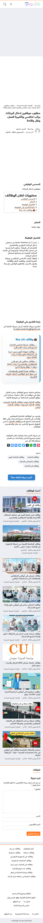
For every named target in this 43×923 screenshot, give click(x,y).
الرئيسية (37, 105)
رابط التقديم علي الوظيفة (25, 207)
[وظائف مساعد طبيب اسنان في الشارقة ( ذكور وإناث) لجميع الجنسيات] (21, 628)
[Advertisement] (21, 32)
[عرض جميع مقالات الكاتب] (37, 130)
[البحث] (5, 4)
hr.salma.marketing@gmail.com (26, 329)
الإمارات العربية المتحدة (24, 105)
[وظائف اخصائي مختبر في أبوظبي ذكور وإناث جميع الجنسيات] (21, 599)
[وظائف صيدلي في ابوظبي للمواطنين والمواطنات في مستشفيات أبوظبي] (21, 570)
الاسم (38, 816)
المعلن (32, 202)
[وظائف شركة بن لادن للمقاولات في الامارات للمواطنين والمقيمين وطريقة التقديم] (21, 715)
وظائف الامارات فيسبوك (30, 405)
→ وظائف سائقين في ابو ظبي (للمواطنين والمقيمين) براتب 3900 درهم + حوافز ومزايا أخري (22, 364)
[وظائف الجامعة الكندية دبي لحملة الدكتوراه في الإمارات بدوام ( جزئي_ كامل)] (21, 539)
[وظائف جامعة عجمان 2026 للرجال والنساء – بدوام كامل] (21, 657)
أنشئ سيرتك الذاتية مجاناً (21, 477)
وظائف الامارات (15, 421)
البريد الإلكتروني (34, 824)
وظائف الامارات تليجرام (13, 402)
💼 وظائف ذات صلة (27, 210)
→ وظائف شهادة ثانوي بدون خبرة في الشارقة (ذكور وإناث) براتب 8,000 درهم (22, 354)
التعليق (37, 789)
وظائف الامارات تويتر (32, 402)
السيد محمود (21, 129)
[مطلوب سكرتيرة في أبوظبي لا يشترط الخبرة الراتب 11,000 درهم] (21, 686)
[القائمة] (11, 4)
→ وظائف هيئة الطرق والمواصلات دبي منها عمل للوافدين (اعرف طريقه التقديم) (21, 374)
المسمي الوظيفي (28, 199)
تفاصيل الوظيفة (28, 204)
